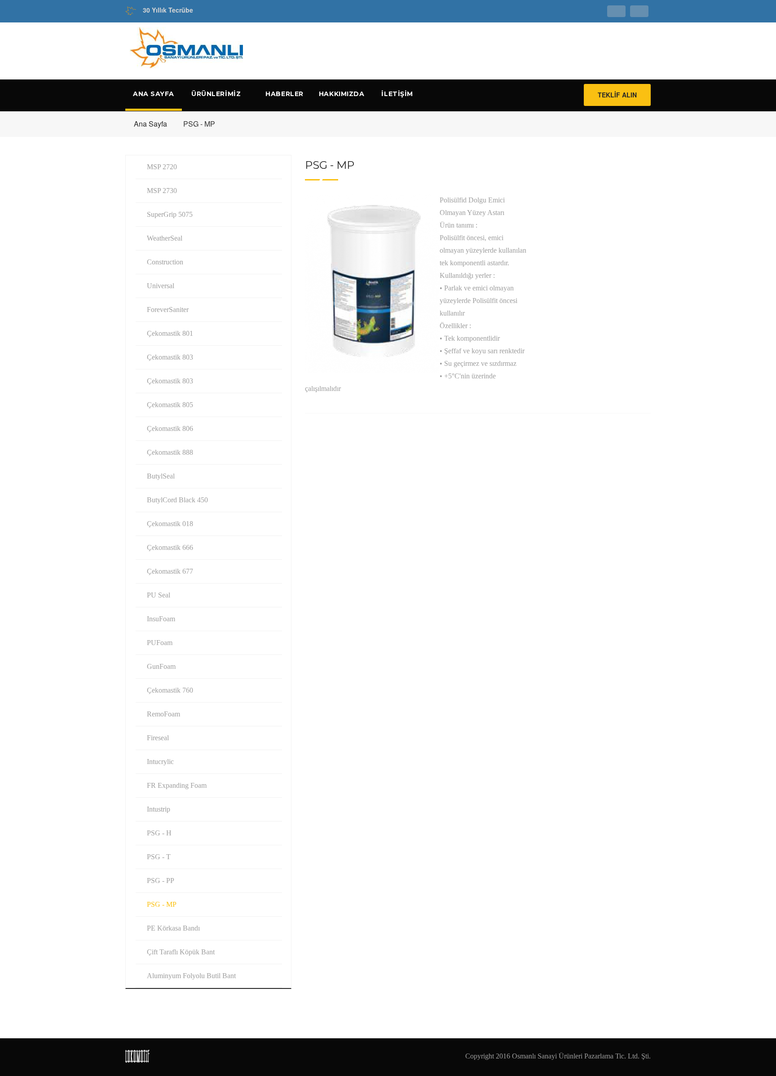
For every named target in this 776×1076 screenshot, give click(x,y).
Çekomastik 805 (170, 404)
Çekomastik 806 (170, 428)
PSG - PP (160, 880)
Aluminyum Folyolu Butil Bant (191, 975)
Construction (165, 262)
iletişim (397, 94)
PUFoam (159, 642)
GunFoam (161, 666)
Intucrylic (160, 761)
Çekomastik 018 (170, 523)
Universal (160, 286)
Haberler (284, 94)
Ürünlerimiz (217, 94)
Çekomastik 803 (170, 357)
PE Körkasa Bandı (173, 928)
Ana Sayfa (153, 94)
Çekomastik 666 (170, 547)
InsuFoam (161, 619)
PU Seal (158, 595)
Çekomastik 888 (170, 452)
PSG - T (159, 857)
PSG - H (159, 833)
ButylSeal (161, 476)
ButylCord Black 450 (177, 500)
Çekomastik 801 (170, 333)
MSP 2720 (162, 167)
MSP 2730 (162, 190)
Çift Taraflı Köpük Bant (181, 952)
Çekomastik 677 (170, 571)
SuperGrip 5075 (170, 214)
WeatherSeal (164, 238)
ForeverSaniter (168, 309)
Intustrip (158, 809)
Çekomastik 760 (170, 690)
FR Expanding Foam (177, 785)
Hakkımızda (342, 94)
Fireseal (158, 738)
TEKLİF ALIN (617, 94)
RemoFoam (163, 714)
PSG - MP (161, 904)
